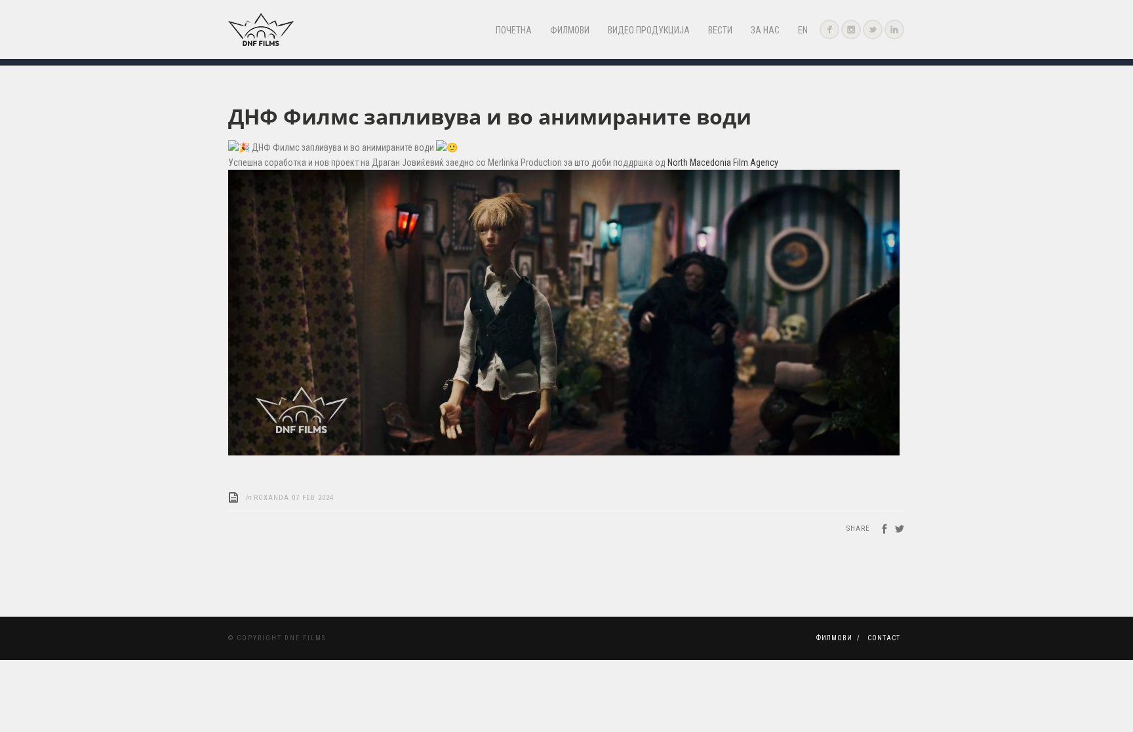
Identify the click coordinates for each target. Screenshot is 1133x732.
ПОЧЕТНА (514, 30)
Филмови (569, 30)
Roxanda (271, 497)
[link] (722, 162)
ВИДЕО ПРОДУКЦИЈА (649, 30)
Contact (883, 638)
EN (803, 30)
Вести (720, 30)
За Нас (765, 30)
